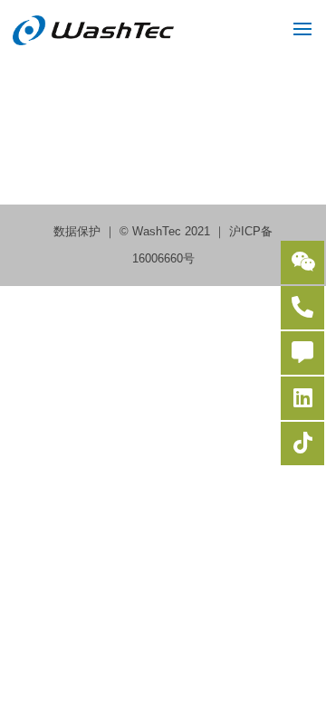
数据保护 (78, 231)
